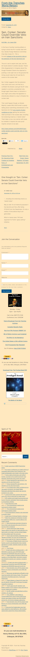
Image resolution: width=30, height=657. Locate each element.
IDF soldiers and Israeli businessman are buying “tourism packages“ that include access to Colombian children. (15, 499)
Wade (20, 148)
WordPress (12, 650)
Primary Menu (6, 19)
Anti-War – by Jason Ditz (9, 42)
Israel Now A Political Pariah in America (16, 516)
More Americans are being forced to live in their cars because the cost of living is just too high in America (14, 524)
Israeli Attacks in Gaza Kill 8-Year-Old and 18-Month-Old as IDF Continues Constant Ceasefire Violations (15, 582)
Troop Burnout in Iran (11, 503)
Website (4, 277)
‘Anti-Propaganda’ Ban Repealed (15, 345)
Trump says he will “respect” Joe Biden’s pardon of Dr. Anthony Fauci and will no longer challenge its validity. (15, 587)
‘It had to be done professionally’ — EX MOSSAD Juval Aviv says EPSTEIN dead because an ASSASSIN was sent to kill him (14, 551)
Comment (5, 252)
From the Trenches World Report (13, 4)
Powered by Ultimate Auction (22, 656)
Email (3, 270)
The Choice (10, 548)
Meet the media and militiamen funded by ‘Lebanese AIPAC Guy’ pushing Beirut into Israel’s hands (14, 519)
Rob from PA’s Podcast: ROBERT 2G (15, 330)
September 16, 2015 (11, 25)
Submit (25, 456)
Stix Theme (24, 650)
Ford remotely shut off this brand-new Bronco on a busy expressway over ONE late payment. (15, 569)
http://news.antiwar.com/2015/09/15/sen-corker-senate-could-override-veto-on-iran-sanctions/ (15, 131)
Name (3, 263)
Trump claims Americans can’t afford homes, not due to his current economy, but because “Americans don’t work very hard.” (14, 476)
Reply (5, 227)
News (9, 27)
